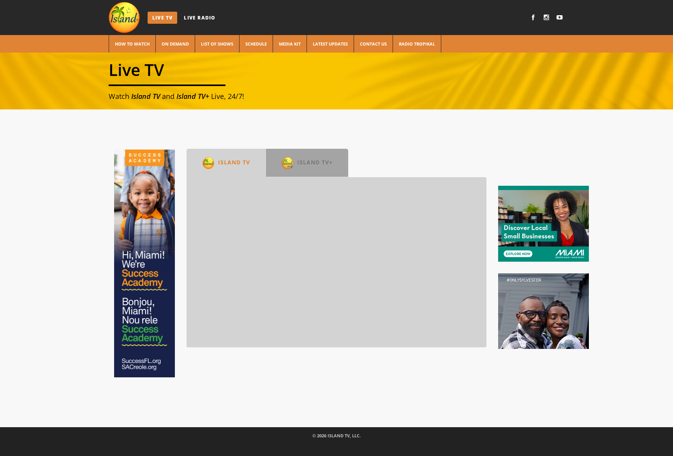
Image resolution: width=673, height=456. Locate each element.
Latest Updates (330, 44)
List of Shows (217, 44)
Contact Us (373, 44)
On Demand (175, 44)
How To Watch (132, 44)
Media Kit (290, 44)
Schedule (256, 44)
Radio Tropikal (417, 44)
